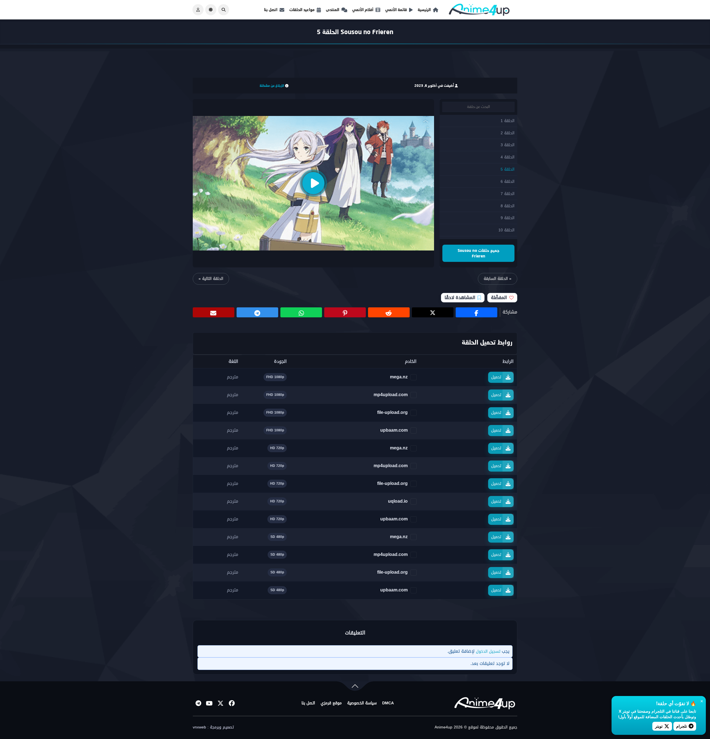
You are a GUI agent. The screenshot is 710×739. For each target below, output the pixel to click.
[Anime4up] (479, 11)
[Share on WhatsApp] (301, 312)
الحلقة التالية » (211, 278)
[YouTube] (209, 703)
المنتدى (332, 9)
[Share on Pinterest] (345, 312)
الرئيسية (424, 9)
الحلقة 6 (507, 181)
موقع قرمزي (331, 703)
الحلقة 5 (507, 169)
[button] (223, 9)
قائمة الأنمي (396, 9)
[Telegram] (198, 703)
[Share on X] (432, 312)
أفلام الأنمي (362, 9)
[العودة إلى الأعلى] (355, 687)
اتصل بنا (270, 9)
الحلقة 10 (506, 230)
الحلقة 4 (507, 157)
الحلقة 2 (507, 133)
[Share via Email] (213, 312)
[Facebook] (231, 703)
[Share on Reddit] (389, 312)
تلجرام (681, 726)
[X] (220, 703)
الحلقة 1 (507, 121)
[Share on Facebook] (476, 312)
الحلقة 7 (507, 194)
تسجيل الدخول (488, 651)
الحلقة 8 (507, 206)
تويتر (659, 726)
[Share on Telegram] (257, 312)
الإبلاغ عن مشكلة (272, 85)
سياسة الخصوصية (362, 703)
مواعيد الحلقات (302, 9)
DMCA (388, 703)
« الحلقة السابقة (497, 278)
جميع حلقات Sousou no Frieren (478, 253)
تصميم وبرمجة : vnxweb (213, 727)
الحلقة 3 (507, 145)
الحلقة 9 (507, 218)
